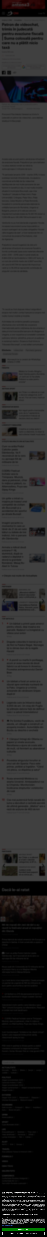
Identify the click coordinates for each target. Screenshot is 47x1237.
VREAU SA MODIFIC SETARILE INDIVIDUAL (23, 1234)
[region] (23, 1211)
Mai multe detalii (10, 1199)
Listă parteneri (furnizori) (7, 1225)
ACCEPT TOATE (23, 1229)
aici (30, 1206)
